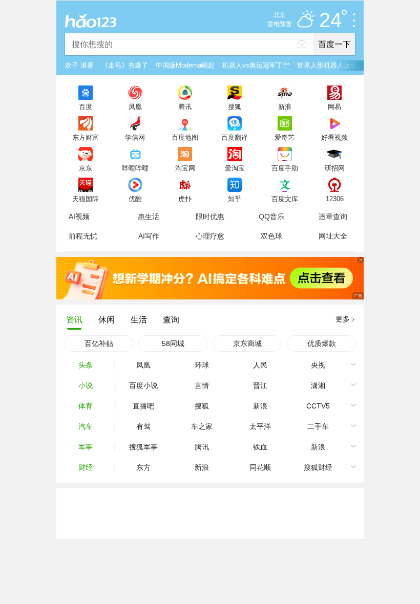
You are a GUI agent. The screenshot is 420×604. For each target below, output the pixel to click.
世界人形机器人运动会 (330, 65)
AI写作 (148, 236)
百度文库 (284, 198)
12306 (335, 198)
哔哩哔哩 (135, 167)
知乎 (234, 198)
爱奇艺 (285, 137)
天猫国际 (85, 198)
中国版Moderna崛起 (185, 65)
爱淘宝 (235, 167)
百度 (85, 106)
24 (330, 20)
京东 (85, 167)
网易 (334, 106)
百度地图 (185, 137)
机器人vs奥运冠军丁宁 (255, 65)
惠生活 (148, 216)
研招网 (335, 167)
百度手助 (284, 167)
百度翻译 (234, 137)
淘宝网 (185, 167)
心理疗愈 (210, 236)
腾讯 (185, 106)
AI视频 (79, 216)
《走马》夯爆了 (124, 65)
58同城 (173, 343)
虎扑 (185, 198)
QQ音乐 (271, 216)
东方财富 (85, 137)
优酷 (135, 198)
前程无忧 (83, 236)
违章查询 (333, 216)
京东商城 (247, 343)
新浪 (284, 106)
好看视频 (334, 137)
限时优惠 (210, 216)
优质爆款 (321, 343)
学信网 (135, 137)
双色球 (271, 236)
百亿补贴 (99, 343)
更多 (342, 319)
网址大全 (333, 236)
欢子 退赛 (79, 65)
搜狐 (234, 106)
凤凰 (135, 106)
